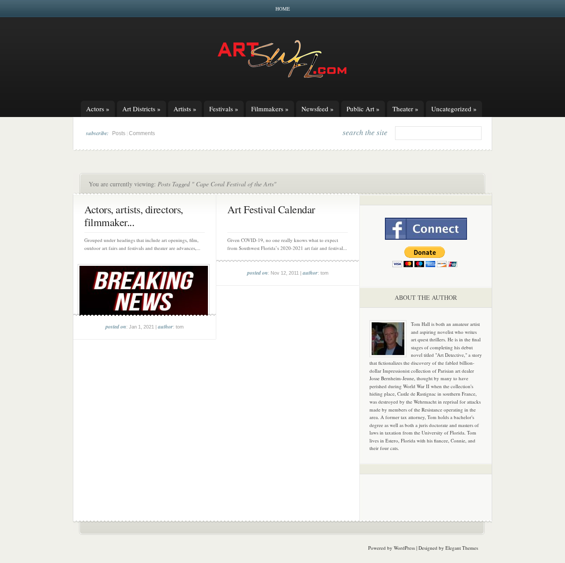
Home (282, 8)
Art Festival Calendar (271, 209)
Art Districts (141, 108)
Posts (118, 133)
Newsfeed (317, 108)
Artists (184, 108)
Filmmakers (270, 108)
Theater (405, 108)
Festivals (223, 108)
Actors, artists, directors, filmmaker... (133, 215)
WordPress (404, 547)
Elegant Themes (461, 547)
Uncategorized (454, 108)
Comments (142, 133)
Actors (97, 108)
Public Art (363, 108)
